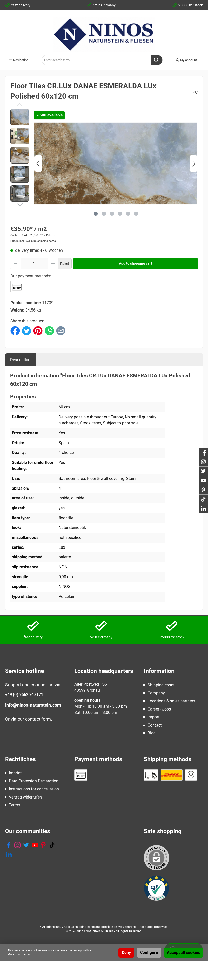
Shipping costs (161, 685)
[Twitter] (26, 845)
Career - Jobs (159, 709)
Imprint (15, 773)
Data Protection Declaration (33, 781)
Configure (149, 952)
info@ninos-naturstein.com (33, 705)
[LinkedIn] (9, 854)
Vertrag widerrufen (25, 797)
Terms (14, 805)
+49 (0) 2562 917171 (24, 694)
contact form (38, 719)
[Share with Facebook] (15, 330)
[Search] (157, 60)
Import (153, 717)
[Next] (193, 163)
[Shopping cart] (204, 58)
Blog (152, 733)
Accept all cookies (183, 952)
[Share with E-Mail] (60, 330)
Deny (126, 952)
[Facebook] (9, 845)
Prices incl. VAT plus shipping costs (33, 241)
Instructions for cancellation (34, 789)
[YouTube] (35, 845)
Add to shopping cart (135, 263)
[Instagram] (17, 845)
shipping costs (85, 927)
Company (156, 693)
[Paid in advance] (16, 286)
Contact (155, 725)
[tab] (20, 359)
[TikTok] (52, 845)
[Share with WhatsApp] (49, 330)
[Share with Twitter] (26, 330)
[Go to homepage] (104, 34)
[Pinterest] (43, 845)
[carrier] (151, 775)
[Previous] (38, 163)
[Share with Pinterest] (38, 330)
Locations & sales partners (171, 701)
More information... (20, 954)
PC (195, 92)
